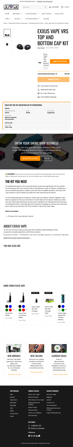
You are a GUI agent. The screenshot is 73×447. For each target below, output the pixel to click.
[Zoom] (23, 40)
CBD (7, 19)
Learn (46, 19)
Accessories (32, 19)
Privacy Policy (32, 410)
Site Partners (32, 415)
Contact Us (50, 403)
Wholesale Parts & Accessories (18, 23)
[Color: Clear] (59, 310)
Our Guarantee (52, 405)
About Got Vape (34, 394)
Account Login (51, 394)
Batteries (47, 14)
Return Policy (32, 407)
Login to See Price (60, 61)
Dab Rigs (59, 14)
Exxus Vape (20, 285)
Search (49, 400)
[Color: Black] (6, 306)
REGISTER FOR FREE (30, 158)
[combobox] (34, 7)
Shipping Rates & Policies (34, 404)
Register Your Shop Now (44, 1)
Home (5, 23)
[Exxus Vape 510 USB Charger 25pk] (49, 305)
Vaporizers (31, 14)
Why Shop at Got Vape (36, 400)
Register (49, 397)
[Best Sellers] (36, 348)
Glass (18, 19)
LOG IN (46, 158)
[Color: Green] (6, 310)
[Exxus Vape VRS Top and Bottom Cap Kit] (9, 265)
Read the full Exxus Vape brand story (18, 238)
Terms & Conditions (35, 413)
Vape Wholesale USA (54, 413)
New (7, 14)
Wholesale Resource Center (53, 409)
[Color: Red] (10, 310)
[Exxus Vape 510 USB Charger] (36, 304)
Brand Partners (33, 397)
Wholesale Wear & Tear (36, 23)
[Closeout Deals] (59, 348)
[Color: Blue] (10, 306)
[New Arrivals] (14, 348)
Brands (17, 14)
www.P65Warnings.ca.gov (51, 176)
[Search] (45, 7)
